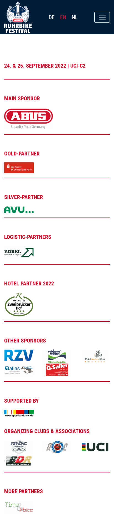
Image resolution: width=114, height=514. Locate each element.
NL (75, 17)
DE (52, 17)
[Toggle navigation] (102, 17)
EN (63, 17)
